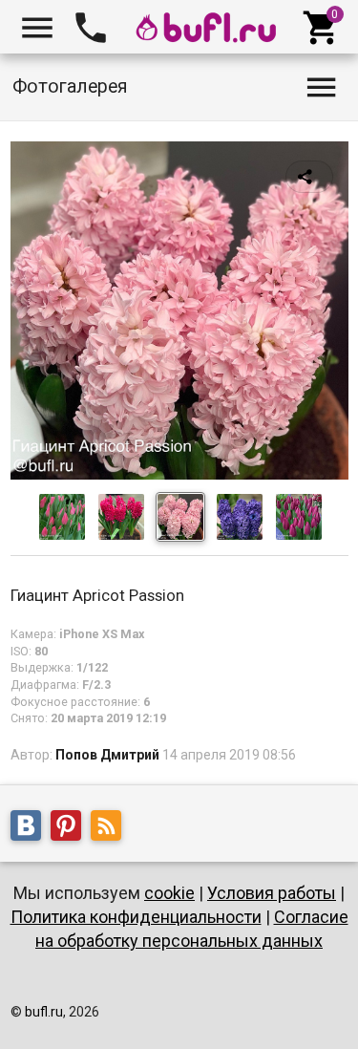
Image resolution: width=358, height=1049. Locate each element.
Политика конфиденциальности (136, 917)
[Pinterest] (71, 828)
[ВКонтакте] (31, 828)
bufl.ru (44, 1011)
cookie (169, 893)
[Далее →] (179, 474)
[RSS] (111, 828)
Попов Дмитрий (107, 754)
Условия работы (271, 893)
